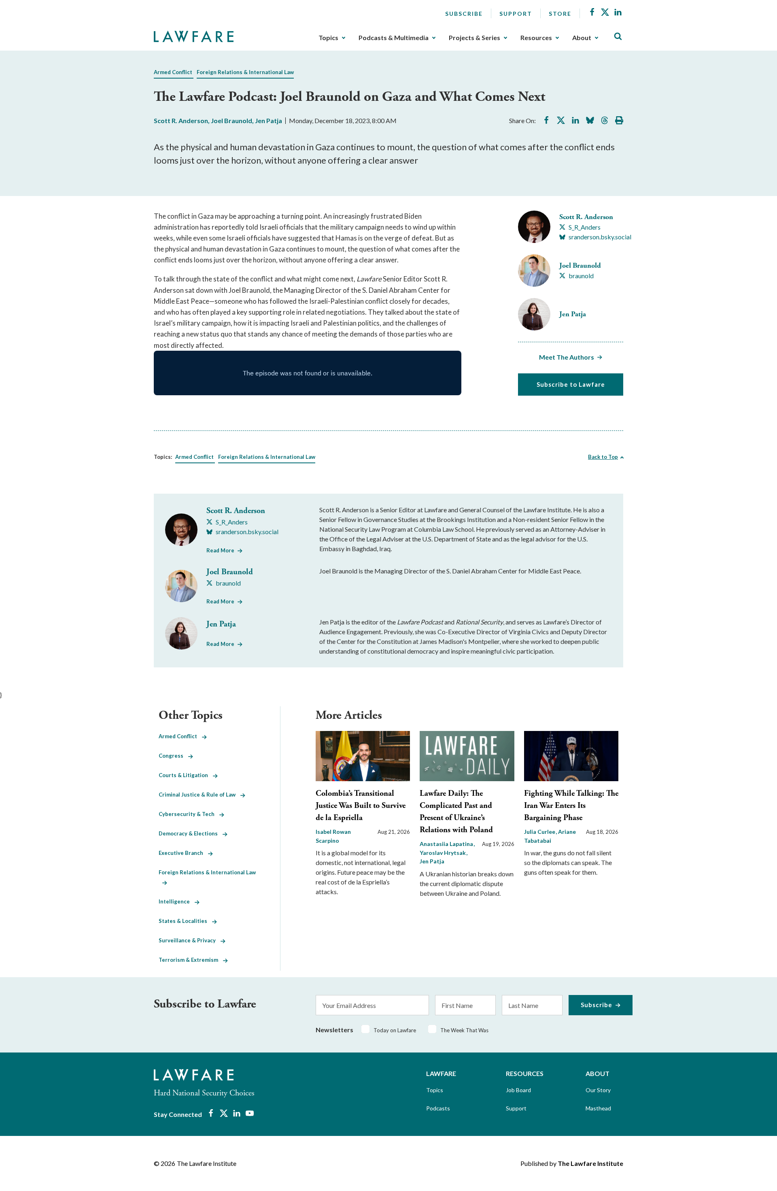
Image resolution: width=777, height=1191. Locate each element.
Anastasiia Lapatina (447, 843)
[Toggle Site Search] (618, 36)
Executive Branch (183, 853)
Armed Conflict (173, 72)
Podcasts (438, 1108)
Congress (173, 755)
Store (560, 13)
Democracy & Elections (191, 833)
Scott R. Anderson (181, 120)
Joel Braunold (231, 120)
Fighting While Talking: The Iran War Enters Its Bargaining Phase (571, 805)
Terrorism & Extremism (191, 960)
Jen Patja (268, 120)
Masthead (598, 1108)
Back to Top (603, 457)
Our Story (598, 1090)
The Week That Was (464, 1030)
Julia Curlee (540, 831)
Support (515, 13)
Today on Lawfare (395, 1030)
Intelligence (177, 901)
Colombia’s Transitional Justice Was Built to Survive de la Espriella (360, 805)
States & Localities (185, 921)
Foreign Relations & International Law (245, 72)
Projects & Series (474, 37)
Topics (328, 37)
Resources (536, 37)
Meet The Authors (566, 357)
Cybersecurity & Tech (189, 814)
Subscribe (464, 13)
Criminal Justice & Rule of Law (199, 794)
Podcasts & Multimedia (394, 37)
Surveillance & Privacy (190, 940)
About (581, 37)
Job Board (518, 1090)
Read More (220, 550)
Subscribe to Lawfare (571, 384)
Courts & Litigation (186, 775)
